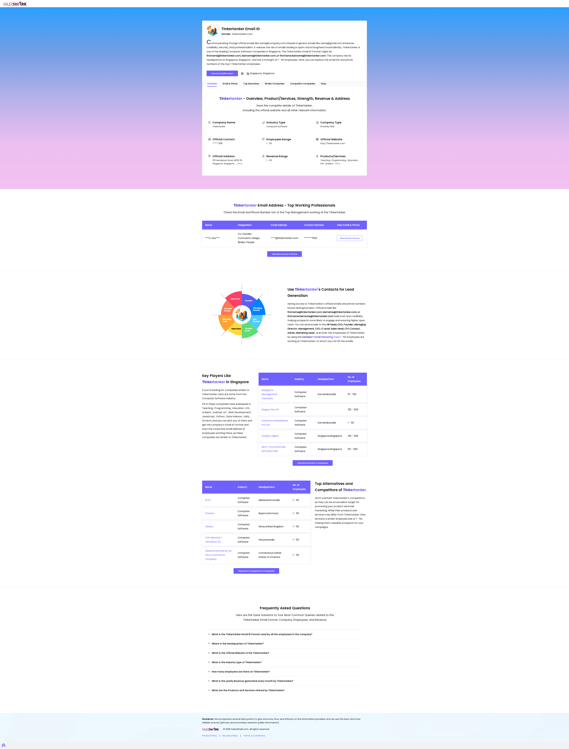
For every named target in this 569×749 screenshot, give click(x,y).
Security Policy (230, 735)
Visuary (209, 526)
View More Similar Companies (312, 463)
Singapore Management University (269, 394)
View (350, 238)
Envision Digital (270, 436)
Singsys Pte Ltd (270, 409)
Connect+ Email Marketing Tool (320, 337)
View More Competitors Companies (256, 571)
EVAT (208, 500)
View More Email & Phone (284, 254)
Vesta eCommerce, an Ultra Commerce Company (218, 555)
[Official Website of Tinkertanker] (242, 73)
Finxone (209, 513)
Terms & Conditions (254, 735)
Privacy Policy (209, 735)
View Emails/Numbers (222, 73)
